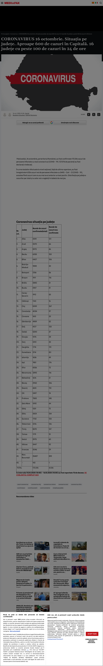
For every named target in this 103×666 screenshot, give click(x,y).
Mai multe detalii (15, 631)
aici (28, 649)
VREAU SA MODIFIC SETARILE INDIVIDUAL (91, 640)
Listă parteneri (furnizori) (55, 639)
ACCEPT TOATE (92, 634)
